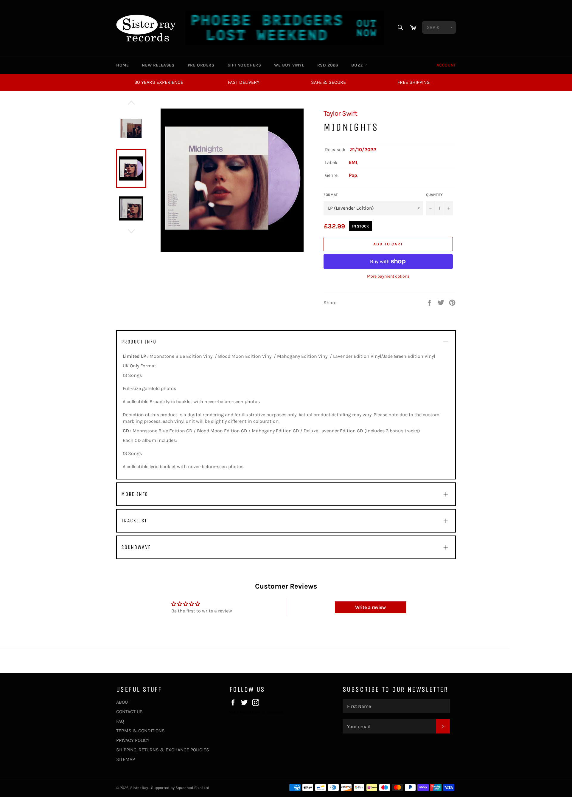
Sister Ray (139, 787)
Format (331, 195)
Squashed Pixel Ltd (192, 787)
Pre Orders (201, 65)
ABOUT (123, 702)
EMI (353, 162)
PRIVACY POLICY (133, 740)
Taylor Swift (340, 113)
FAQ (120, 721)
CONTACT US (129, 711)
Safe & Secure (328, 82)
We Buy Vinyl (289, 65)
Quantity (434, 195)
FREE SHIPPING (413, 82)
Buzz (357, 65)
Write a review (370, 607)
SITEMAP (125, 759)
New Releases (158, 65)
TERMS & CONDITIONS (140, 730)
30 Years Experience (158, 82)
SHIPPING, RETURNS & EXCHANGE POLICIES (162, 750)
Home (122, 65)
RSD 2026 (327, 65)
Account (446, 65)
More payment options (388, 276)
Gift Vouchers (244, 65)
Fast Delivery (243, 82)
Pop (353, 175)
